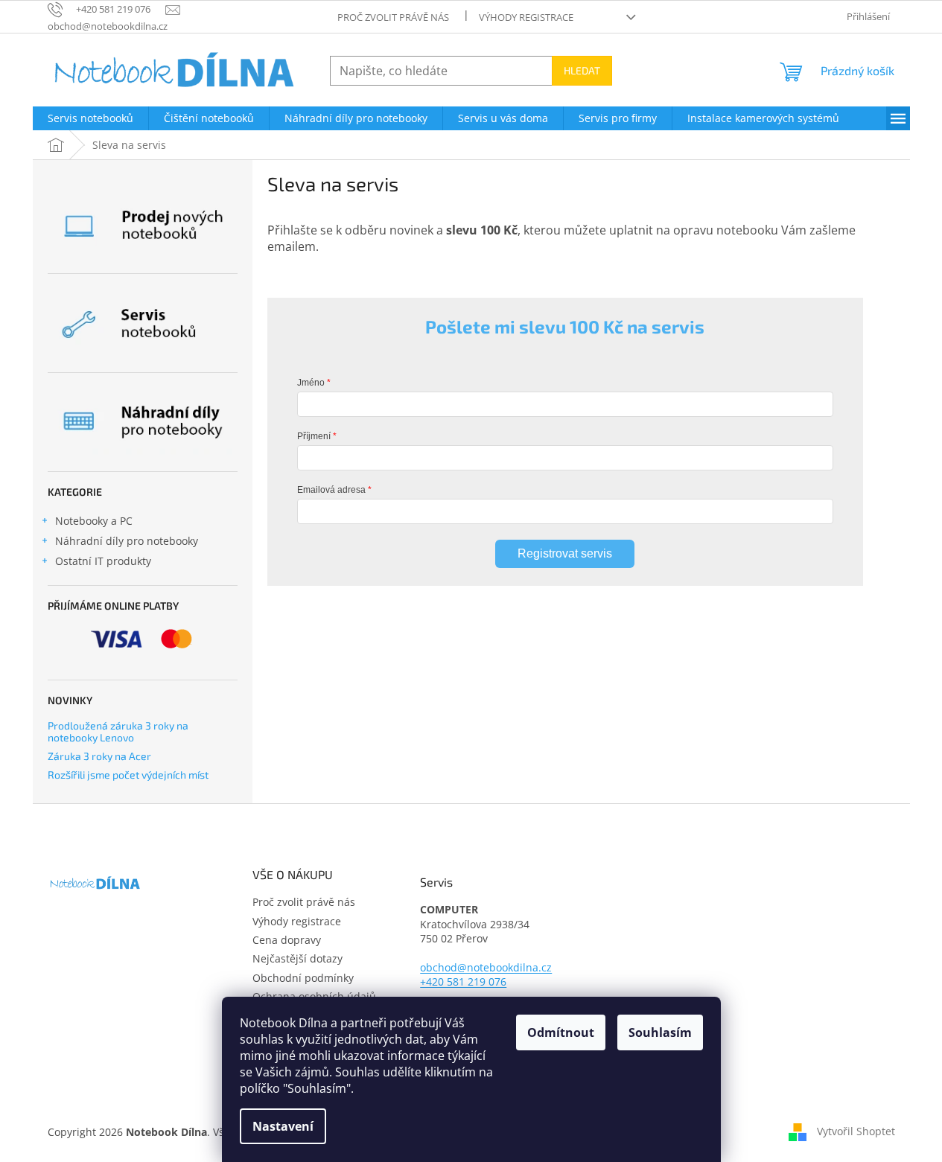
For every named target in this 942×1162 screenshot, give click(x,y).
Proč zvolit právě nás (393, 17)
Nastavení (283, 1126)
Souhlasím (660, 1032)
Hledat (582, 70)
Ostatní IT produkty (103, 561)
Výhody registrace (526, 17)
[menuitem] (90, 118)
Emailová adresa (331, 490)
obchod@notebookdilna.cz (486, 967)
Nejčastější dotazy (297, 958)
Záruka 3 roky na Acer (99, 756)
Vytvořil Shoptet (856, 1130)
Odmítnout (560, 1032)
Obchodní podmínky (303, 978)
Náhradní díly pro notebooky (126, 541)
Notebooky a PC (94, 521)
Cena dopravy (286, 940)
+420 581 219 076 (463, 981)
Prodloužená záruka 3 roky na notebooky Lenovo (118, 731)
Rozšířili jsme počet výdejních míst (128, 774)
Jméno (311, 382)
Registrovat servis (565, 553)
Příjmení (314, 436)
